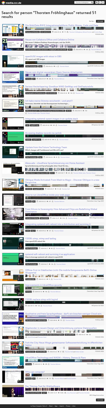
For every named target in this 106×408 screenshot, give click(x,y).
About (51, 406)
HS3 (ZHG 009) (51, 93)
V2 (34, 79)
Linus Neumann (71, 393)
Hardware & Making (32, 218)
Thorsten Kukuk (64, 66)
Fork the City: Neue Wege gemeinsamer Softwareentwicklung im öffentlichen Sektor (63, 344)
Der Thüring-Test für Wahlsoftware (42, 386)
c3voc (73, 406)
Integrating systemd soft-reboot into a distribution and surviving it (58, 224)
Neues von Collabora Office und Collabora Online (49, 40)
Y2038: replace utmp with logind (41, 299)
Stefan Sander (80, 352)
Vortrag (28, 79)
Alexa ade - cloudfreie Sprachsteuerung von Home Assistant (54, 163)
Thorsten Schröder (84, 393)
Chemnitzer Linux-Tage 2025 (95, 201)
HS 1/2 (69, 111)
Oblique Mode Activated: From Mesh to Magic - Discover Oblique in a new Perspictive (62, 181)
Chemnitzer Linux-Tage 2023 (95, 364)
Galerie (28, 139)
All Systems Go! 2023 (98, 305)
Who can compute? (35, 372)
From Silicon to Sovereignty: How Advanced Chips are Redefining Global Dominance (61, 210)
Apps (56, 406)
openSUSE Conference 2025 (95, 157)
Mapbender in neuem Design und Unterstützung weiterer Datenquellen (61, 328)
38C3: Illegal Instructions (96, 218)
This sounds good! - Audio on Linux (36, 320)
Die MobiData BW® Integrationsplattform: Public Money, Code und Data (61, 25)
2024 (27, 231)
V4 (34, 378)
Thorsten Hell (79, 93)
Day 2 (33, 231)
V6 (34, 201)
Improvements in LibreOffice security (43, 285)
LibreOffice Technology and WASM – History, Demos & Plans (55, 358)
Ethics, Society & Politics (33, 393)
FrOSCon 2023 (99, 320)
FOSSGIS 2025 (99, 188)
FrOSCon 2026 (99, 52)
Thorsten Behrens (96, 49)
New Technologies (31, 66)
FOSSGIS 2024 (99, 279)
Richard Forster (87, 32)
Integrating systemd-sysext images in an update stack (51, 119)
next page (100, 21)
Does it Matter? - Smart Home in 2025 (37, 173)
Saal (40, 66)
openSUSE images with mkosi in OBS (43, 56)
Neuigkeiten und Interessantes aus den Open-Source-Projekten (44, 334)
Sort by (91, 21)
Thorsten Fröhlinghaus (75, 32)
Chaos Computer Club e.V (39, 406)
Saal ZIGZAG (44, 218)
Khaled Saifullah (71, 378)
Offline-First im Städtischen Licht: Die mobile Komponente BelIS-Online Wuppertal (61, 271)
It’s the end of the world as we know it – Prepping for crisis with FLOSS (46, 49)
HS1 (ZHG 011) (45, 32)
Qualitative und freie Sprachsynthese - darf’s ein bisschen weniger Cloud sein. (63, 314)
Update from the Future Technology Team (46, 147)
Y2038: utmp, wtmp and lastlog (40, 238)
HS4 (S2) (28, 189)
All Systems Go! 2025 (98, 125)
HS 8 (70, 49)
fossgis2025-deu (38, 189)
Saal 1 (44, 393)
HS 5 (52, 173)
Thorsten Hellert (73, 218)
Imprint (62, 406)
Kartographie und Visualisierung (35, 93)
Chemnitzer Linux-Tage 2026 (95, 78)
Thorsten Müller (70, 320)
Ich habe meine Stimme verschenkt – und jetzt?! (49, 101)
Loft (27, 125)
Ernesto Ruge (98, 32)
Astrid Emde (31, 337)
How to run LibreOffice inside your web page (47, 195)
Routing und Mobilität (32, 32)
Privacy (68, 406)
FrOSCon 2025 (99, 175)
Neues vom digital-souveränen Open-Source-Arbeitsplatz (54, 72)
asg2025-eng (34, 125)
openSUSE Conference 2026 (95, 66)
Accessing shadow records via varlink (43, 133)
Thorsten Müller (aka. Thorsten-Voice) (39, 113)
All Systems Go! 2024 (98, 230)
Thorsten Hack (42, 337)
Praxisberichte (30, 279)
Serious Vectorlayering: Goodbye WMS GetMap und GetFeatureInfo (59, 86)
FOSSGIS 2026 (99, 34)
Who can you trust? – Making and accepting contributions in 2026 (45, 111)
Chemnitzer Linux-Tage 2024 (95, 291)
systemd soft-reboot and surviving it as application (50, 254)
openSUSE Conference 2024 (95, 248)
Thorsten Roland (59, 378)
